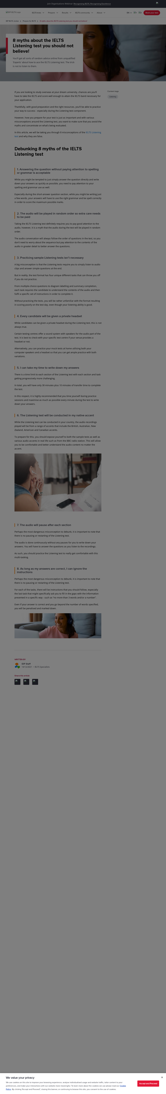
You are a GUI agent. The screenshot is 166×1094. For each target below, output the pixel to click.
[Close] (162, 1077)
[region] (83, 1083)
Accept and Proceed (148, 1083)
